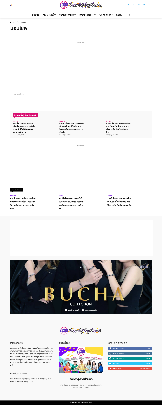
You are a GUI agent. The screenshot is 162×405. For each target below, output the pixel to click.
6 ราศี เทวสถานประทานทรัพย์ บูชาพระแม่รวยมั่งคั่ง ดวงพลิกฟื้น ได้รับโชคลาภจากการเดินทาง (24, 128)
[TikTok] (139, 5)
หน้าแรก (12, 22)
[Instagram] (134, 5)
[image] (81, 360)
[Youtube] (150, 5)
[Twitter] (144, 5)
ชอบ (149, 348)
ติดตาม (148, 353)
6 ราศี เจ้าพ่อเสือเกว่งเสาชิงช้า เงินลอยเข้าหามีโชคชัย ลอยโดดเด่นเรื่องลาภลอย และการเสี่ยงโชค (71, 128)
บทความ (15, 121)
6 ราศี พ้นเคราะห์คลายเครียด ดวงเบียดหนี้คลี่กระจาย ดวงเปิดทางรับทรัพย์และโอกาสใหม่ (118, 128)
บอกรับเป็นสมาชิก (145, 368)
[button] (129, 15)
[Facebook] (128, 5)
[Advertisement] (81, 61)
